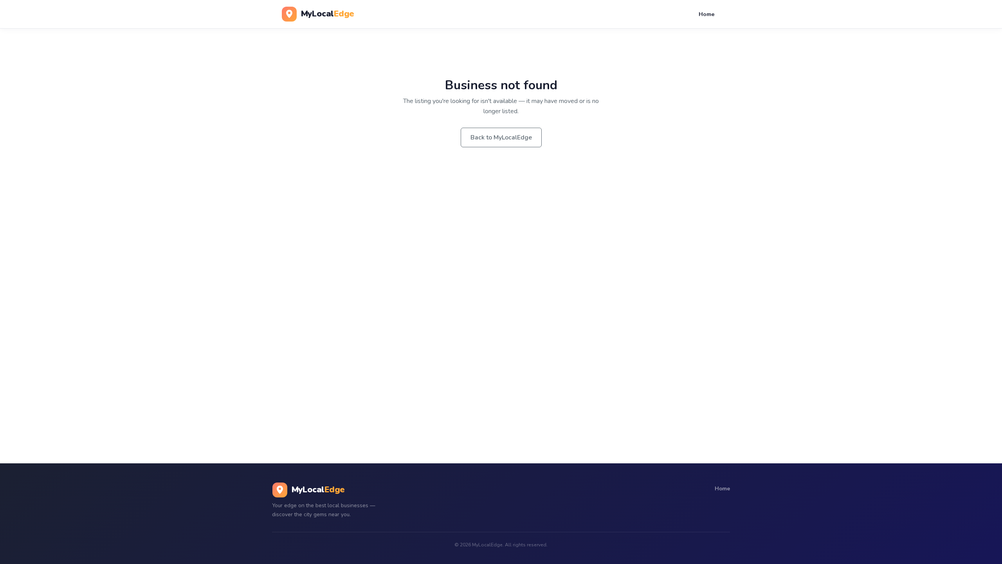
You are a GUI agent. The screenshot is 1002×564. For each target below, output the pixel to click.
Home (707, 14)
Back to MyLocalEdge (501, 137)
